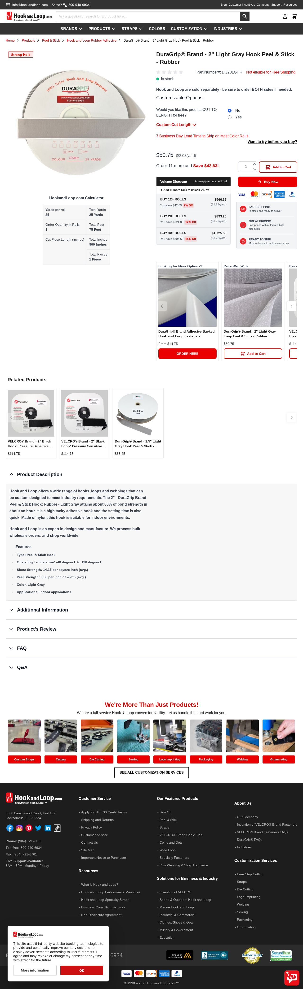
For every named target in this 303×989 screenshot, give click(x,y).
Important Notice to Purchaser (103, 857)
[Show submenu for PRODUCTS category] (113, 28)
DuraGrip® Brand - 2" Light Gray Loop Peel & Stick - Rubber (250, 334)
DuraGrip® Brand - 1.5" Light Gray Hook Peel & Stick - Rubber (138, 443)
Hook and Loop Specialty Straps (105, 900)
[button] (170, 72)
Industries (244, 847)
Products (28, 40)
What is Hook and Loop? (99, 884)
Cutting (61, 759)
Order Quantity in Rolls (62, 224)
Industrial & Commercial (177, 915)
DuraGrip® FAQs (249, 840)
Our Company (247, 817)
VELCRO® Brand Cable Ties (181, 835)
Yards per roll (55, 210)
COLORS (157, 29)
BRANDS (68, 29)
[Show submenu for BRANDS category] (80, 28)
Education (167, 937)
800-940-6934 (31, 848)
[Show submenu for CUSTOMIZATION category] (205, 28)
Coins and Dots (171, 842)
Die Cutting (96, 759)
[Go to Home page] (29, 16)
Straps (164, 827)
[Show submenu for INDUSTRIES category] (240, 28)
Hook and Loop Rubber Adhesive (91, 40)
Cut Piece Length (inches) (64, 239)
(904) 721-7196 (29, 841)
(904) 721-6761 (25, 854)
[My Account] (285, 16)
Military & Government (176, 930)
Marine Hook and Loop (177, 907)
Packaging (206, 759)
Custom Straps (24, 759)
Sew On (165, 812)
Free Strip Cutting (250, 874)
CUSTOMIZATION (186, 29)
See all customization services (152, 772)
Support (276, 4)
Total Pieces (98, 254)
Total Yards (97, 210)
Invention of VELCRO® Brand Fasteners (267, 824)
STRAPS (130, 29)
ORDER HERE (187, 354)
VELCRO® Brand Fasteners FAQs (262, 832)
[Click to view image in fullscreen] (76, 119)
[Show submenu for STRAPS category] (140, 28)
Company (263, 4)
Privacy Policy (91, 827)
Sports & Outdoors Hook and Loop (185, 900)
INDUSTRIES (225, 29)
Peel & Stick (51, 40)
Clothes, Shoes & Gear (177, 922)
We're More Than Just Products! (151, 704)
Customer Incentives (242, 4)
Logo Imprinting (169, 759)
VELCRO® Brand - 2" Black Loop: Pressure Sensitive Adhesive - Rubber (83, 443)
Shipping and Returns (97, 820)
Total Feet (96, 224)
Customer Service (94, 835)
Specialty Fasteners (174, 857)
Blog (224, 4)
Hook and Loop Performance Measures (110, 892)
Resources (290, 4)
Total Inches (98, 239)
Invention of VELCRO (176, 892)
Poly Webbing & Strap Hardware (184, 865)
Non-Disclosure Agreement (101, 915)
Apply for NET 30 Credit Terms (104, 812)
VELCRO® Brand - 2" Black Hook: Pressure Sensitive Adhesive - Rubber (29, 443)
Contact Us (89, 842)
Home (10, 40)
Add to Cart (256, 354)
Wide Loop (168, 850)
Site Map (87, 850)
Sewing (133, 759)
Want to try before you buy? (272, 142)
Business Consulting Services (103, 907)
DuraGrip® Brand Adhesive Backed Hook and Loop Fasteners (186, 334)
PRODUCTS (99, 29)
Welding (242, 759)
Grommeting (278, 759)
